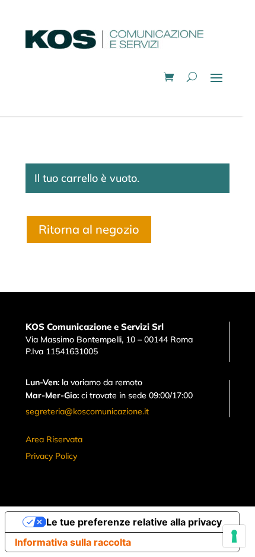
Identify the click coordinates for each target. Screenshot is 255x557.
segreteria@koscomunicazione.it (87, 411)
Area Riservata (54, 439)
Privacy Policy (51, 456)
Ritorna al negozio (89, 229)
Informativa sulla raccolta (73, 542)
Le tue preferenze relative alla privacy (134, 522)
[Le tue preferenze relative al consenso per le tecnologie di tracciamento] (234, 536)
